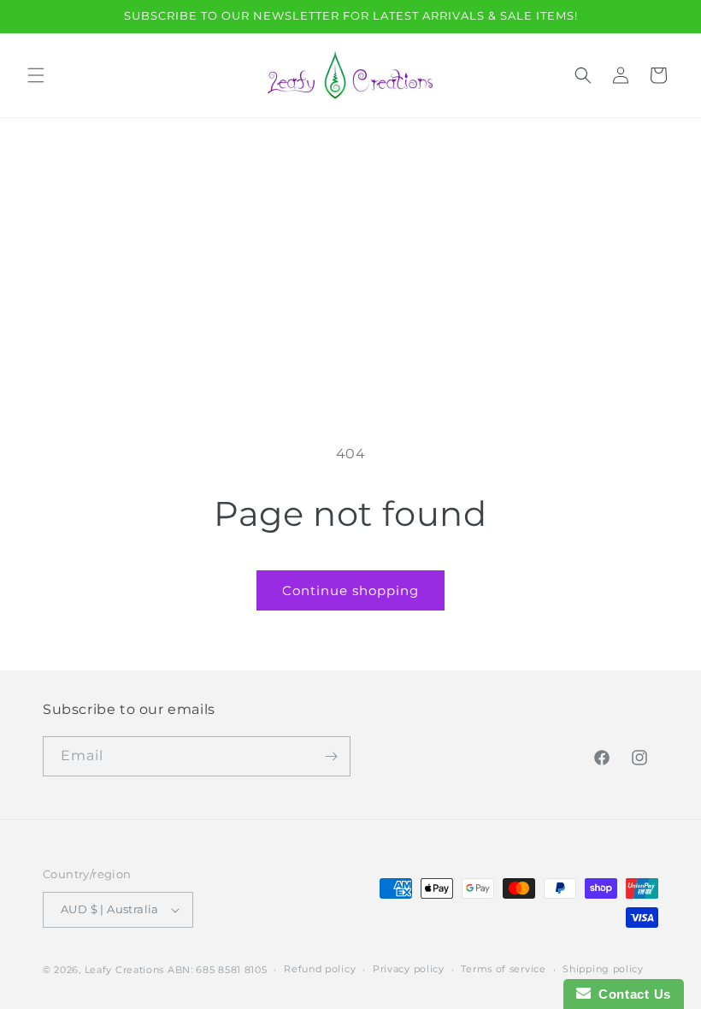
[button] (36, 75)
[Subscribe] (331, 756)
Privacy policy (409, 969)
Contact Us (631, 994)
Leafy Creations (125, 970)
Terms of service (503, 969)
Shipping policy (603, 969)
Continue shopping (350, 590)
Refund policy (320, 969)
